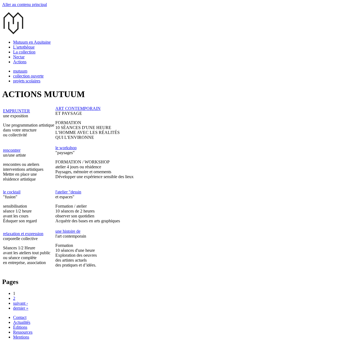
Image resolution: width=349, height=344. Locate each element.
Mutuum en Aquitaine (32, 42)
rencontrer (11, 150)
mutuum (20, 71)
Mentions (21, 337)
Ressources (22, 332)
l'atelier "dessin (68, 192)
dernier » (20, 308)
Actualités (21, 322)
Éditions (20, 327)
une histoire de (67, 231)
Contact (19, 317)
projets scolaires (26, 81)
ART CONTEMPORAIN (78, 108)
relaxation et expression (23, 233)
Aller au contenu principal (24, 4)
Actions (19, 61)
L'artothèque (24, 47)
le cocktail (11, 192)
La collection (24, 52)
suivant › (20, 303)
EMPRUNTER (16, 111)
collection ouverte (28, 76)
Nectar (19, 57)
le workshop (66, 147)
